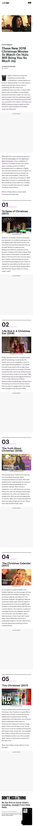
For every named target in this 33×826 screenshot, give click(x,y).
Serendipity (12, 159)
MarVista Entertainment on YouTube (16, 471)
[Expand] (24, 809)
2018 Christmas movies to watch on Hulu (15, 104)
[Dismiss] (30, 809)
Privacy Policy (10, 815)
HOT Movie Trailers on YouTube (16, 705)
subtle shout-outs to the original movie (15, 376)
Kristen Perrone (9, 66)
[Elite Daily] (5, 3)
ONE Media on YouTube (16, 586)
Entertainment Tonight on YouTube (16, 353)
